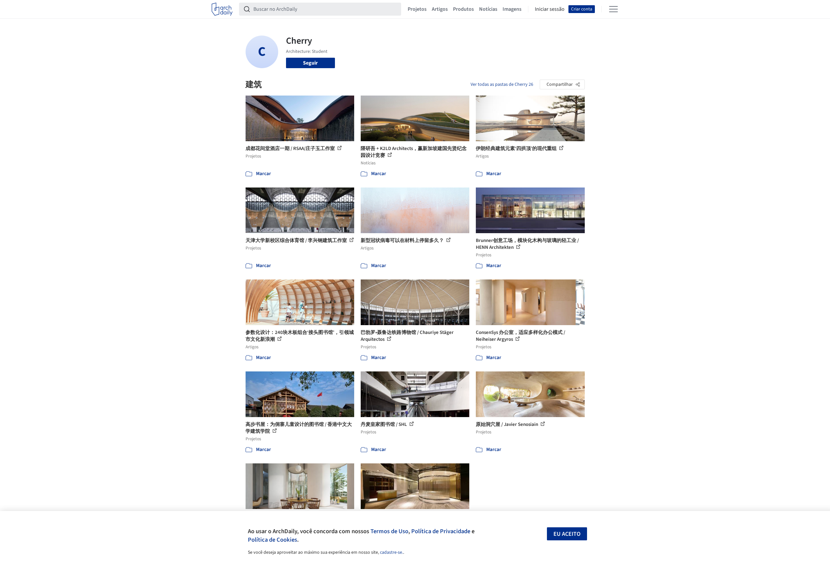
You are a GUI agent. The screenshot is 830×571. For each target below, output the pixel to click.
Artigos (440, 9)
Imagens (512, 9)
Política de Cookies (272, 539)
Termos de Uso (389, 531)
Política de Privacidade (440, 531)
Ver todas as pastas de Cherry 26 (502, 84)
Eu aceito (567, 534)
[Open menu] (613, 9)
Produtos (463, 9)
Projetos (417, 9)
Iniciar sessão (550, 9)
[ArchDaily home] (222, 9)
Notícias (488, 9)
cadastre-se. (391, 552)
